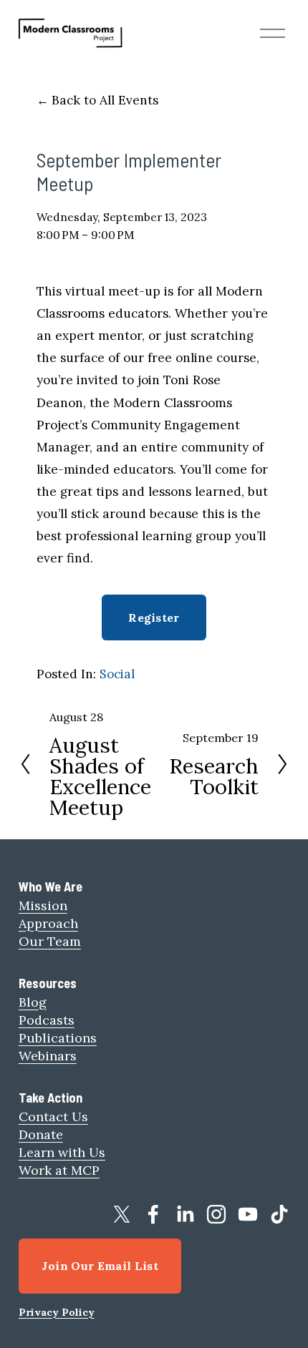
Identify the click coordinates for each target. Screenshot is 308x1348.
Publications (58, 1038)
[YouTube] (248, 1214)
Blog (33, 1002)
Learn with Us (62, 1152)
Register (154, 617)
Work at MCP (59, 1170)
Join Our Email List (100, 1266)
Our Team (50, 941)
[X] (122, 1214)
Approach (48, 923)
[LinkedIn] (185, 1214)
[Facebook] (153, 1214)
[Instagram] (216, 1214)
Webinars (48, 1055)
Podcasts (46, 1020)
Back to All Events (105, 100)
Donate (41, 1134)
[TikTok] (279, 1214)
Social (117, 674)
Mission (43, 905)
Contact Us (53, 1116)
